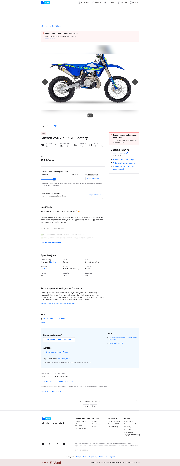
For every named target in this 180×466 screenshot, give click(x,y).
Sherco (58, 26)
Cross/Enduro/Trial (54, 392)
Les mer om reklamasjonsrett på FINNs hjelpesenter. (59, 303)
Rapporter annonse (65, 381)
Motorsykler (50, 26)
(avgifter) (53, 262)
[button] (43, 125)
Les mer (44, 269)
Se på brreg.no (63, 359)
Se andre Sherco (50, 39)
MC (42, 26)
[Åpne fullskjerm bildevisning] (90, 82)
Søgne (55, 126)
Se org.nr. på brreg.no (118, 153)
